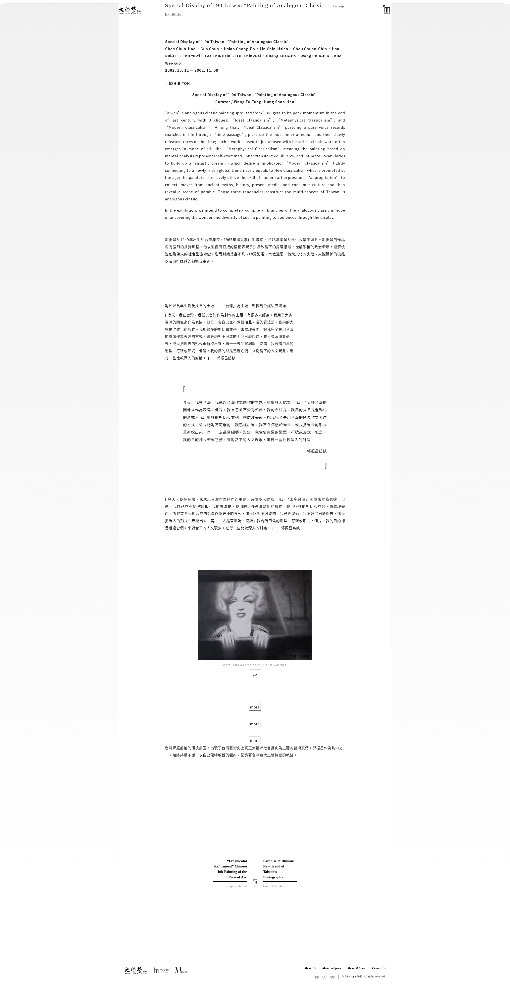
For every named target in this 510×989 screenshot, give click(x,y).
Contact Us (378, 968)
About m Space (331, 968)
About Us (310, 968)
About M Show (356, 968)
